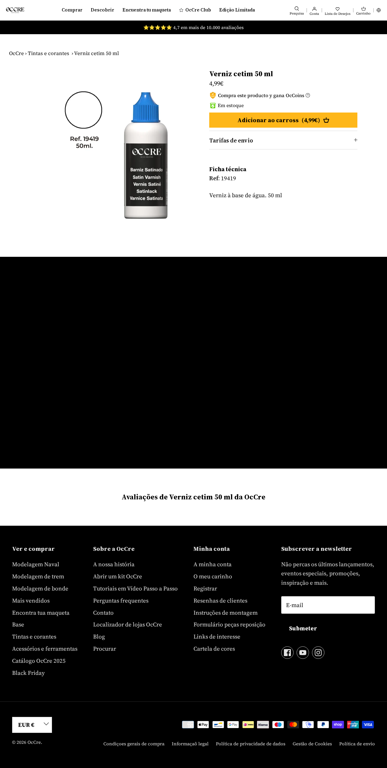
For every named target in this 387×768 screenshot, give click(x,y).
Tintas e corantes (48, 53)
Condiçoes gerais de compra (133, 743)
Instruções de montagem (226, 612)
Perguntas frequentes (120, 600)
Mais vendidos (31, 600)
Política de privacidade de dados (250, 743)
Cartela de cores (214, 648)
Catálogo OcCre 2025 (39, 661)
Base (18, 624)
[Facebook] (287, 652)
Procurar (104, 648)
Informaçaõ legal (190, 743)
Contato (103, 612)
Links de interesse (217, 636)
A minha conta (213, 564)
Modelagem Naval (35, 564)
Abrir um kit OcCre (117, 576)
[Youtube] (303, 652)
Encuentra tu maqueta (146, 10)
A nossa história (114, 564)
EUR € (26, 725)
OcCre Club (198, 10)
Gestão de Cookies (312, 743)
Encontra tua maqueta (41, 612)
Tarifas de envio (231, 140)
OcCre (16, 53)
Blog (99, 636)
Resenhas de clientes (220, 600)
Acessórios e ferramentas (44, 648)
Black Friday (28, 673)
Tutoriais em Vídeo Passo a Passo (135, 588)
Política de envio (357, 743)
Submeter (303, 628)
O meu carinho (213, 576)
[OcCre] (15, 10)
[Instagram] (318, 652)
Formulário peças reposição (229, 624)
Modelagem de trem (38, 576)
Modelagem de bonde (40, 588)
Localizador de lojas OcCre (127, 624)
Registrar (205, 588)
